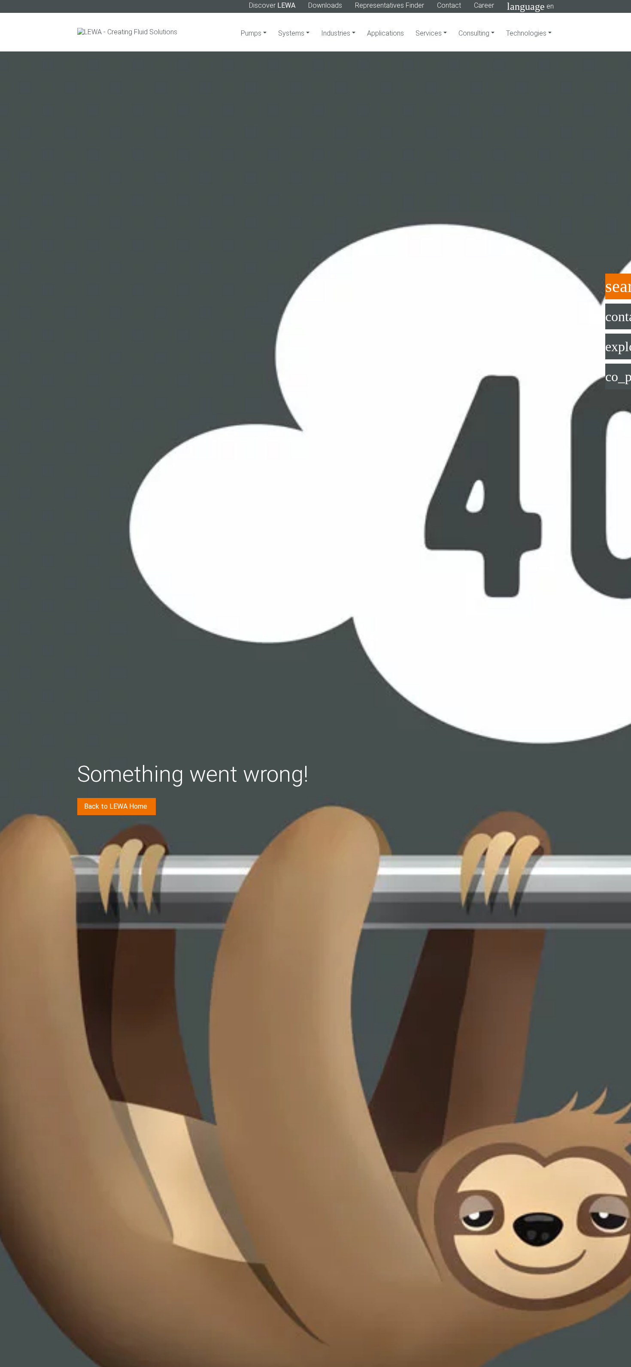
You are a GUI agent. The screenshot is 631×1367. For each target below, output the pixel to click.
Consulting (474, 33)
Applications (385, 33)
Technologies (527, 33)
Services (429, 33)
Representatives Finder (389, 5)
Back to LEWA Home (116, 806)
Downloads (325, 5)
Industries (336, 33)
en (530, 6)
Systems (292, 33)
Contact (449, 5)
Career (484, 5)
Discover (272, 5)
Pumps (252, 33)
